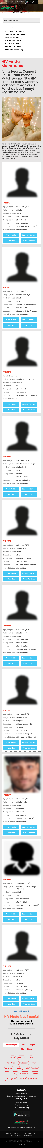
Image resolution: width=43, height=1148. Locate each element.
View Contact (29, 241)
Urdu (14, 1079)
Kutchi (12, 1057)
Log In (11, 2)
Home (4, 13)
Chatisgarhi (23, 1063)
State (29, 1049)
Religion (32, 1045)
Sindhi (7, 1073)
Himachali (33, 1079)
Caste (23, 1045)
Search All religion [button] (11, 20)
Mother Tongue (11, 1045)
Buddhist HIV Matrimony (14, 31)
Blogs (36, 1133)
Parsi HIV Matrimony (13, 43)
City (22, 1049)
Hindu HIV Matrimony (13, 37)
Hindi (18, 1068)
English (35, 1068)
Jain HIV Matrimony (13, 40)
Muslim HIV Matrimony (14, 49)
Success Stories (16, 1136)
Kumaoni (21, 1057)
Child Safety (28, 1136)
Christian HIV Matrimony (15, 34)
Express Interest (28, 235)
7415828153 (24, 1093)
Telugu (15, 1073)
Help (29, 1133)
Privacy (23, 1133)
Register (20, 2)
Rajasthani (11, 1063)
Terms (16, 1133)
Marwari (35, 1073)
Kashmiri (24, 1073)
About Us (8, 1133)
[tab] (21, 20)
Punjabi (26, 1068)
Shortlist (11, 241)
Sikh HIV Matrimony (13, 46)
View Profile (11, 235)
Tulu (7, 1079)
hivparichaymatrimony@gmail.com (24, 1096)
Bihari (34, 1063)
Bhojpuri (23, 1079)
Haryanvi (8, 1068)
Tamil (31, 1057)
